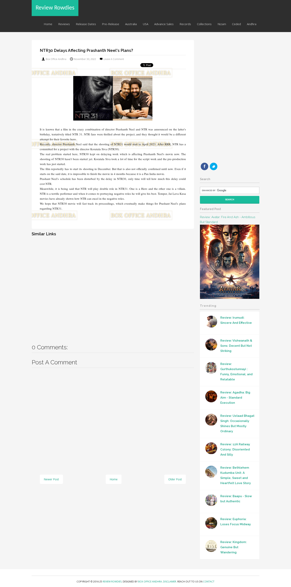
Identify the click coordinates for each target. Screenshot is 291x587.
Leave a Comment (114, 59)
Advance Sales (164, 24)
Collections (204, 24)
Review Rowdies (55, 8)
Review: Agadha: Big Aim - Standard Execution (235, 398)
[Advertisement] (113, 287)
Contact (208, 581)
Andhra (251, 24)
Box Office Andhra (150, 581)
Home (48, 24)
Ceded (236, 24)
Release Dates (86, 24)
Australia (131, 24)
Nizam (222, 24)
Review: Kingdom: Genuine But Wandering (233, 547)
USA (145, 24)
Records (185, 24)
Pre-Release (110, 24)
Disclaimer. (170, 581)
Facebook (204, 166)
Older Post (175, 479)
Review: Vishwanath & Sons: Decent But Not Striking (236, 346)
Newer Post (51, 479)
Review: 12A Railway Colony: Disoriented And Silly (235, 449)
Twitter (213, 166)
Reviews (64, 24)
